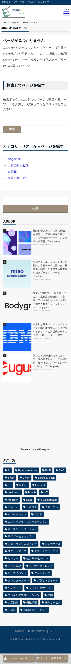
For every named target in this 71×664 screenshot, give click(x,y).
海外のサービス (18, 178)
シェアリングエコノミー (22, 543)
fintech (23, 485)
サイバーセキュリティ (21, 536)
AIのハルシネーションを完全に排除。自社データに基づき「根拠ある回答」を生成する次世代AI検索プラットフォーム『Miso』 (50, 269)
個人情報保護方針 (37, 631)
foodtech (40, 485)
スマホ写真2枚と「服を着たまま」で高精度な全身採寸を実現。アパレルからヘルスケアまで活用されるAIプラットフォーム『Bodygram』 (50, 300)
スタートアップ (17, 551)
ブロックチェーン (18, 580)
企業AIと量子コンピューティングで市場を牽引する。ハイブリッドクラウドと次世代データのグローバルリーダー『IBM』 (50, 329)
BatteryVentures (27, 470)
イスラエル (51, 507)
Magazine (14, 159)
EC (9, 485)
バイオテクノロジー (41, 565)
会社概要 (19, 631)
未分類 (12, 171)
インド (38, 514)
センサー (13, 558)
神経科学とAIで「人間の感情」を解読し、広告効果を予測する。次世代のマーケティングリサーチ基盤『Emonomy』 (50, 236)
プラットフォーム (47, 580)
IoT (46, 492)
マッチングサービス (41, 587)
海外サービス (53, 602)
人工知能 (13, 602)
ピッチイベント (17, 573)
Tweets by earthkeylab (35, 449)
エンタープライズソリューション (28, 521)
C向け (26, 477)
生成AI (12, 609)
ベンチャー (14, 587)
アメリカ (13, 507)
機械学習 (31, 602)
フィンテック (42, 573)
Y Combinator (49, 499)
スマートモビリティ (46, 551)
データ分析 (14, 565)
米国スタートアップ (35, 609)
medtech (13, 499)
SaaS (29, 499)
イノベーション (17, 514)
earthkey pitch (46, 477)
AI (9, 470)
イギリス (31, 507)
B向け (11, 477)
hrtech (32, 492)
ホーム (53, 631)
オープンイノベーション (22, 529)
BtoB (48, 470)
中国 (50, 595)
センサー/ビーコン (37, 558)
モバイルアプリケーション (24, 595)
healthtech (14, 492)
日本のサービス (18, 165)
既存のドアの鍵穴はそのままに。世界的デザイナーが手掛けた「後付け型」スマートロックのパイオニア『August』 (50, 361)
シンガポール (53, 543)
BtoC (62, 470)
